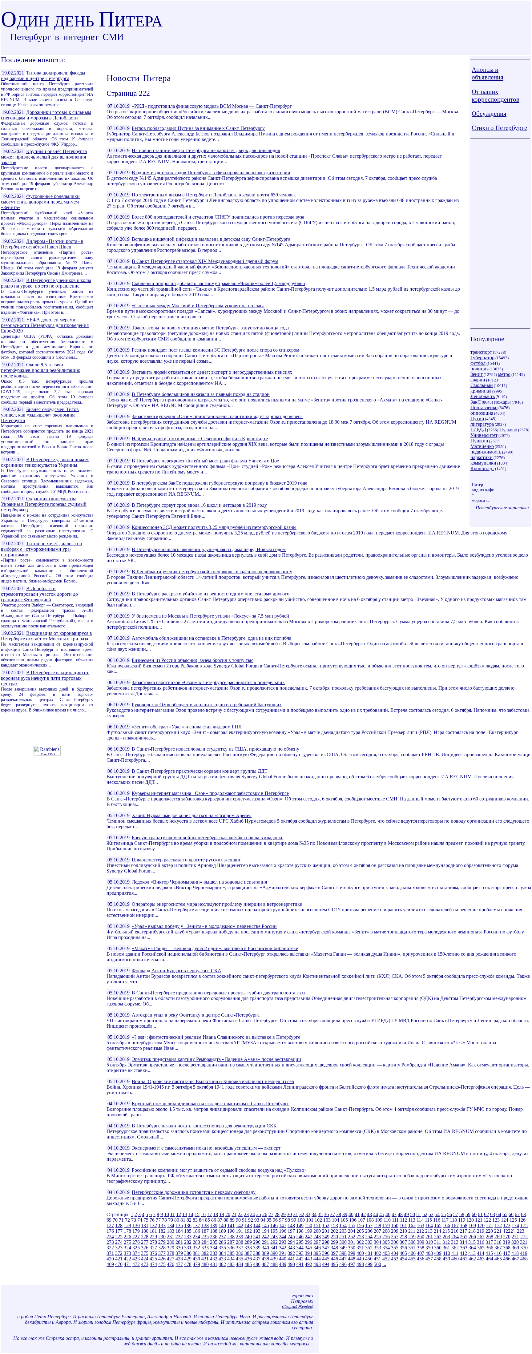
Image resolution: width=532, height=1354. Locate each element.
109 (378, 1220)
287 (231, 1242)
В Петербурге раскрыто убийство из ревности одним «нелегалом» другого (210, 593)
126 (522, 1220)
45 (381, 1214)
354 (386, 1247)
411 (454, 1253)
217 (463, 1231)
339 (256, 1247)
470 (119, 1264)
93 (256, 1220)
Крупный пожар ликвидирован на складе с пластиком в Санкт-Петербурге (210, 1103)
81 (182, 1220)
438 (265, 1258)
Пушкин (479, 440)
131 (144, 1225)
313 (454, 1242)
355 (394, 1247)
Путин (477, 418)
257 (394, 1236)
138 (205, 1225)
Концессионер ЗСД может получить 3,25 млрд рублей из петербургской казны (214, 527)
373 (127, 1253)
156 (360, 1225)
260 (420, 1236)
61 (480, 1214)
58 (461, 1214)
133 (162, 1225)
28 (277, 1214)
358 (420, 1247)
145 (265, 1225)
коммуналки (483, 462)
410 (446, 1253)
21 (234, 1214)
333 (205, 1247)
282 (187, 1242)
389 (265, 1253)
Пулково (508, 429)
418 (515, 1253)
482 (222, 1264)
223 (520, 1231)
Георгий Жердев (297, 1306)
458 (437, 1258)
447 (343, 1258)
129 (127, 1225)
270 (506, 1236)
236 (213, 1236)
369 (515, 1247)
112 (403, 1220)
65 (504, 1214)
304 (377, 1242)
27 (270, 1214)
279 (162, 1242)
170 (481, 1225)
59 (467, 1214)
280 (170, 1242)
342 (282, 1247)
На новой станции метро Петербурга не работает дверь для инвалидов (206, 150)
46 (387, 1214)
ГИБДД (478, 429)
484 (239, 1264)
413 (472, 1253)
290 (256, 1242)
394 (308, 1253)
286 (222, 1242)
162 (412, 1225)
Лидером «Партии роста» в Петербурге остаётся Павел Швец (42, 244)
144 (256, 1225)
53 (431, 1214)
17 (209, 1214)
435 (239, 1258)
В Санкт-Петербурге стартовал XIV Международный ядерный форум (205, 261)
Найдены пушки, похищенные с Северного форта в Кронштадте (200, 438)
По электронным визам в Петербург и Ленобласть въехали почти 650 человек (214, 194)
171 (489, 1225)
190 (231, 1231)
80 (176, 1220)
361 (446, 1247)
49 (406, 1214)
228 (144, 1236)
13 (184, 1214)
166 (446, 1225)
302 (360, 1242)
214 (437, 1231)
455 (412, 1258)
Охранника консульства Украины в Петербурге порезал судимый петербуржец (44, 504)
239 (239, 1236)
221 (498, 1231)
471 (127, 1264)
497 (351, 1264)
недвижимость (485, 451)
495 (334, 1264)
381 (196, 1253)
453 (394, 1258)
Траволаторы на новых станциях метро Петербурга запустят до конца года (210, 327)
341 (274, 1247)
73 (133, 1220)
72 (127, 1220)
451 (377, 1258)
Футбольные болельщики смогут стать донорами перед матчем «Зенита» (40, 202)
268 (489, 1236)
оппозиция (481, 413)
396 (325, 1253)
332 (196, 1247)
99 (293, 1220)
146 (274, 1225)
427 (170, 1258)
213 (429, 1231)
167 (455, 1225)
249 (325, 1236)
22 (240, 1214)
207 (377, 1231)
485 (248, 1264)
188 (213, 1231)
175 (524, 1225)
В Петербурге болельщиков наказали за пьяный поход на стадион (201, 394)
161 (403, 1225)
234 (196, 1236)
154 (343, 1225)
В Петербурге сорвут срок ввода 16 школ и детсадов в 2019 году (199, 505)
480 (205, 1264)
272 (524, 1236)
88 (226, 1220)
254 (369, 1236)
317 (489, 1242)
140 (222, 1225)
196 (282, 1231)
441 (291, 1258)
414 (480, 1253)
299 (334, 1242)
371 (110, 1253)
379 (179, 1253)
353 (377, 1247)
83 (195, 1220)
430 (196, 1258)
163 (420, 1225)
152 (325, 1225)
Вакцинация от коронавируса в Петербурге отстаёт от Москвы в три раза (46, 636)
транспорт (481, 352)
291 (265, 1242)
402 (377, 1253)
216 (454, 1231)
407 (420, 1253)
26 (264, 1214)
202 (334, 1231)
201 (325, 1231)
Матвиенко (482, 446)
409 (437, 1253)
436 (248, 1258)
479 (196, 1264)
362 (455, 1247)
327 (153, 1247)
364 (472, 1247)
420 (110, 1258)
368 (506, 1247)
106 (353, 1220)
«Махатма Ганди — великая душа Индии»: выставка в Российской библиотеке (215, 948)
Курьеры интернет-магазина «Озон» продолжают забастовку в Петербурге (210, 793)
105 (344, 1220)
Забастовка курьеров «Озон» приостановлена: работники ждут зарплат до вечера (217, 416)
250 (334, 1236)
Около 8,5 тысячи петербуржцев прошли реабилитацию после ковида (40, 370)
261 (429, 1236)
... (384, 1264)
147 (282, 1225)
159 (386, 1225)
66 (511, 1214)
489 (282, 1264)
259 (412, 1236)
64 (498, 1214)
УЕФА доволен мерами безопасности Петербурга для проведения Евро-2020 (45, 325)
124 (504, 1220)
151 (317, 1225)
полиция (479, 368)
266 (472, 1236)
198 (300, 1231)
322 (110, 1247)
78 (164, 1220)
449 (360, 1258)
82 (189, 1220)
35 (320, 1214)
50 (412, 1214)
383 (213, 1253)
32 (301, 1214)
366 (489, 1247)
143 (248, 1225)
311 (437, 1242)
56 (449, 1214)
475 (162, 1264)
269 (498, 1236)
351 (360, 1247)
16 (203, 1214)
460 (455, 1258)
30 (289, 1214)
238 (231, 1236)
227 (136, 1236)
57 (455, 1214)
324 (127, 1247)
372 (119, 1253)
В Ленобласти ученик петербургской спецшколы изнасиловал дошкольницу (212, 571)
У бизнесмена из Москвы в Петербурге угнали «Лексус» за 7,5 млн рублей (210, 616)
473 (144, 1264)
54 (437, 1214)
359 (429, 1247)
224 (110, 1236)
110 (387, 1220)
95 (269, 1220)
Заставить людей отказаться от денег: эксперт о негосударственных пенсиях (212, 372)
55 (443, 1214)
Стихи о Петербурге (499, 127)
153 (334, 1225)
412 (463, 1253)
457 (429, 1258)
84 (201, 1220)
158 (377, 1225)
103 (327, 1220)
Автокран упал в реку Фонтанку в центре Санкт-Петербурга (196, 1015)
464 (489, 1258)
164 (429, 1225)
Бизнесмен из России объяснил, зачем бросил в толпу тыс (192, 660)
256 (386, 1236)
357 (412, 1247)
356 (403, 1247)
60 (474, 1214)
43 (369, 1214)
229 (153, 1236)
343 (291, 1247)
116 (436, 1220)
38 (338, 1214)
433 (222, 1258)
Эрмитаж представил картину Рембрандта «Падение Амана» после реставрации (216, 1059)
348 (334, 1247)
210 (403, 1231)
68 (523, 1214)
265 (463, 1236)
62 (486, 1214)
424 (144, 1258)
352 (369, 1247)
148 (291, 1225)
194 (265, 1231)
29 (283, 1214)
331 (187, 1247)
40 (351, 1214)
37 (332, 1214)
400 (360, 1253)
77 (158, 1220)
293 (282, 1242)
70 (115, 1220)
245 (291, 1236)
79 (170, 1220)
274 (119, 1242)
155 (351, 1225)
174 (515, 1225)
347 (325, 1247)
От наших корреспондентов (495, 95)
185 (187, 1231)
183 (170, 1231)
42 (363, 1214)
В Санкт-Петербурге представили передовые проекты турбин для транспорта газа (218, 992)
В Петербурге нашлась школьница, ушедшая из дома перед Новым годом (209, 549)
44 (375, 1214)
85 (207, 1220)
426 (162, 1258)
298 (325, 1242)
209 (394, 1231)
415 (489, 1253)
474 (153, 1264)
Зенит (476, 374)
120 (470, 1220)
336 (231, 1247)
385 (231, 1253)
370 (524, 1247)
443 (308, 1258)
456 (420, 1258)
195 (274, 1231)
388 (256, 1253)
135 (179, 1225)
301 (351, 1242)
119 (461, 1220)
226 (127, 1236)
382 (205, 1253)
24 (252, 1214)
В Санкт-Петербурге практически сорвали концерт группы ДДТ (200, 771)
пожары (502, 402)
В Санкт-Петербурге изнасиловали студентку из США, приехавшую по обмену (215, 749)
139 (213, 1225)
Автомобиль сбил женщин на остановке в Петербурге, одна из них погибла (211, 638)
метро (504, 374)
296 (308, 1242)
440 (282, 1258)
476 (170, 1264)
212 (420, 1231)
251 (343, 1236)
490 (291, 1264)
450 (369, 1258)
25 (258, 1214)
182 (162, 1231)
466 (506, 1258)
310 (429, 1242)
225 (119, 1236)
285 (213, 1242)
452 (386, 1258)
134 (170, 1225)
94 (262, 1220)
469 (110, 1264)
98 (287, 1220)
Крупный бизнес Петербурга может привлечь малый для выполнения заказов (44, 157)
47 (394, 1214)
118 (453, 1220)
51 (418, 1214)
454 (403, 1258)
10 (166, 1214)
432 (213, 1258)
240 (248, 1236)
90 (238, 1220)
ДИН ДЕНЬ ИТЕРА (82, 21)
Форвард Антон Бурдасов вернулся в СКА (176, 970)
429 (187, 1258)
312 (446, 1242)
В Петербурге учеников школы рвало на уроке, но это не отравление (46, 283)
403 (386, 1253)
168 (463, 1225)
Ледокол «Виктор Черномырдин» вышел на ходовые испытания (199, 882)
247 (308, 1236)
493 (317, 1264)
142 (239, 1225)
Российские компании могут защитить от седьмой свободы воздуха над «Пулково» (219, 1170)
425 (153, 1258)
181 (153, 1231)
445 (325, 1258)
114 (420, 1220)
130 (136, 1225)
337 (239, 1247)
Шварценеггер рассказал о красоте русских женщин (187, 859)
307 (403, 1242)
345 (308, 1247)
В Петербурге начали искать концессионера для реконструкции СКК (204, 1125)
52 (424, 1214)
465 (498, 1258)
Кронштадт (482, 468)
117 (445, 1220)
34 (314, 1214)
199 (308, 1231)
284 (205, 1242)
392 (291, 1253)
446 (334, 1258)
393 (300, 1253)
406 (412, 1253)
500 (377, 1264)
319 (506, 1242)
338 (248, 1247)
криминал (480, 390)
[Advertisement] (500, 233)
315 (472, 1242)
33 (307, 1214)
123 (496, 1220)
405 (403, 1253)
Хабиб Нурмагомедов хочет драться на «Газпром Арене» (192, 815)
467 (515, 1258)
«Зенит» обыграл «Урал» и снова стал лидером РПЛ (187, 726)
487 (265, 1264)
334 (213, 1247)
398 (343, 1253)
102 (318, 1220)
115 (428, 1220)
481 (213, 1264)
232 (179, 1236)
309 (420, 1242)
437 (256, 1258)
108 (370, 1220)
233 (187, 1236)
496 (343, 1264)
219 (480, 1231)
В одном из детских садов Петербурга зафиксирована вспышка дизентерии (211, 172)
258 (403, 1236)
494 (325, 1264)
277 (144, 1242)
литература (482, 424)
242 (265, 1236)
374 (136, 1253)
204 (351, 1231)
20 (227, 1214)
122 (487, 1220)
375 (144, 1253)
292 (274, 1242)
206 (369, 1231)
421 (119, 1258)
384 (222, 1253)
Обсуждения (489, 113)
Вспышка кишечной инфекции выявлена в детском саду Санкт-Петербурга (211, 239)
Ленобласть (482, 396)
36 (326, 1214)
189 (222, 1231)
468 (524, 1258)
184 (179, 1231)
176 (110, 1231)
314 (463, 1242)
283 (196, 1242)
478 (187, 1264)
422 (127, 1258)
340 (265, 1247)
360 (437, 1247)
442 (300, 1258)
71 (121, 1220)
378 (170, 1253)
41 (357, 1214)
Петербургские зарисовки (502, 507)
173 (506, 1225)
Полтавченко (484, 407)
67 (517, 1214)
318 (498, 1242)
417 (506, 1253)
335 (222, 1247)
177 (119, 1231)
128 (119, 1225)
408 (429, 1253)
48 (400, 1214)
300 (343, 1242)
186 (196, 1231)
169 (472, 1225)
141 (231, 1225)
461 (463, 1258)
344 (300, 1247)
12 (178, 1214)
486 (256, 1264)
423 (136, 1258)
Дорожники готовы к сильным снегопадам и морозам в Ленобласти (46, 115)
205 (360, 1231)
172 (498, 1225)
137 (196, 1225)
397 (334, 1253)
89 (232, 1220)
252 (351, 1236)
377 (162, 1253)
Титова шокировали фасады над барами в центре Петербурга (43, 75)
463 (481, 1258)
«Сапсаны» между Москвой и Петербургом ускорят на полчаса (198, 305)
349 (343, 1247)
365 (481, 1247)
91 (244, 1220)
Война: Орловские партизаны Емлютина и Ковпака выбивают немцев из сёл (213, 1081)
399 (351, 1253)
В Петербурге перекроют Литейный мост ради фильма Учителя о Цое (205, 460)
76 (152, 1220)
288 (239, 1242)
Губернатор (482, 357)
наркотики (481, 457)
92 (250, 1220)
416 (498, 1253)
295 (300, 1242)
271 (515, 1236)
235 (205, 1236)
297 (317, 1242)
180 (144, 1231)
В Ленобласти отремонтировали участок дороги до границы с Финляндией (39, 594)
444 (317, 1258)
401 (369, 1253)
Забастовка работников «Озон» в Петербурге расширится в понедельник (208, 682)
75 (145, 1220)
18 (215, 1214)
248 (317, 1236)
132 (153, 1225)
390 (274, 1253)
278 (153, 1242)
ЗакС (475, 402)
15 (197, 1214)
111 (395, 1220)
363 (463, 1247)
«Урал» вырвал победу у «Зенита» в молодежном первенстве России (204, 926)
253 (360, 1236)
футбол (478, 363)
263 (446, 1236)
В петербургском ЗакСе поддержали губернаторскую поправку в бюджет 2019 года (219, 483)
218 (472, 1231)
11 (172, 1214)
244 (282, 1236)
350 (351, 1247)
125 (513, 1220)
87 (219, 1220)
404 (394, 1253)
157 (369, 1225)
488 (274, 1264)
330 (179, 1247)
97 (281, 1220)
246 (300, 1236)
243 (274, 1236)
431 (205, 1258)
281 (179, 1242)
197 (291, 1231)
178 (127, 1231)
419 (523, 1253)
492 (308, 1264)
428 (179, 1258)
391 (282, 1253)
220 (489, 1231)
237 (222, 1236)
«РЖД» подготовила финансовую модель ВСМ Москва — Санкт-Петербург (212, 106)
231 (170, 1236)
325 (136, 1247)
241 (256, 1236)
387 (248, 1253)
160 (394, 1225)
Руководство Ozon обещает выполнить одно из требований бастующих (207, 704)
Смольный (481, 385)
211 (411, 1231)
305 (386, 1242)
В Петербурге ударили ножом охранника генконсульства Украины (45, 462)
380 (187, 1253)
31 (295, 1214)
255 (377, 1236)
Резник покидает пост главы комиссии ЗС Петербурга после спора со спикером (215, 350)
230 (162, 1236)
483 (231, 1264)
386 (239, 1253)
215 (446, 1231)
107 (361, 1220)
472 (136, 1264)
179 (136, 1231)
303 (369, 1242)
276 (136, 1242)
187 (205, 1231)
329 (170, 1247)
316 (480, 1242)
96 (275, 1220)
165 (437, 1225)
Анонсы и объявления (487, 73)
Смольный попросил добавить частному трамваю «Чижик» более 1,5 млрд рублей (218, 283)
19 (221, 1214)
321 (523, 1242)
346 (317, 1247)
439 (274, 1258)
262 (437, 1236)
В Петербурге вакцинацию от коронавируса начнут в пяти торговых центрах (45, 678)
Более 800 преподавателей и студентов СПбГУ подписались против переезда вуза (218, 217)
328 (162, 1247)
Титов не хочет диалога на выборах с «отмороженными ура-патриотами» (41, 549)
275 (127, 1242)
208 (386, 1231)
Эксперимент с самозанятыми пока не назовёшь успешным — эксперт (206, 1147)
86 (213, 1220)
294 (291, 1242)
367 (498, 1247)
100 (301, 1220)
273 (110, 1242)
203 (343, 1231)
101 (309, 1220)
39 (344, 1214)
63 (492, 1214)
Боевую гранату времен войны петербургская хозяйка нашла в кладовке (207, 837)
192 (248, 1231)
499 (369, 1264)
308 (412, 1242)
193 (256, 1231)
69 (109, 1220)
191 (239, 1231)
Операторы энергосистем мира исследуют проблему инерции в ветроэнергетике (217, 904)
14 (190, 1214)
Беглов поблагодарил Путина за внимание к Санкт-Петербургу (198, 128)
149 (300, 1225)
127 (110, 1225)
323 (119, 1247)
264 (455, 1236)
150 (308, 1225)
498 (360, 1264)
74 (139, 1220)
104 (335, 1220)
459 (446, 1258)
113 (411, 1220)
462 (472, 1258)
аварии (477, 379)
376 (153, 1253)
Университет (484, 435)
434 (231, 1258)
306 (394, 1242)
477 (179, 1264)
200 (317, 1231)
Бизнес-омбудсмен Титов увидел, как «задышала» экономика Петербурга (40, 415)
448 (351, 1258)
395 (317, 1253)
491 (300, 1264)
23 (246, 1214)
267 (481, 1236)
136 (187, 1225)
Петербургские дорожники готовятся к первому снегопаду (194, 1192)
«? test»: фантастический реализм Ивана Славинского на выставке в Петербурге (216, 1037)
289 (248, 1242)
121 (478, 1220)
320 (515, 1242)
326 (144, 1247)
